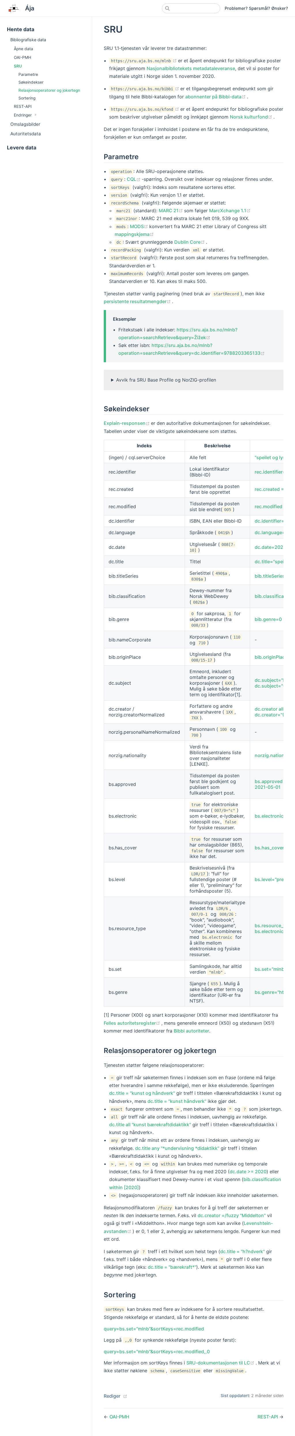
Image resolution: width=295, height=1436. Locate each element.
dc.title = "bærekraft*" (172, 1267)
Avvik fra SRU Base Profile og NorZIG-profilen (166, 380)
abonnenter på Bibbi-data (216, 97)
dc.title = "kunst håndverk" (177, 1101)
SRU (18, 66)
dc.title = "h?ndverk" (242, 1251)
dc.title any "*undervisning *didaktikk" (177, 1148)
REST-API (23, 106)
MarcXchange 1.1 (230, 210)
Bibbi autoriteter (191, 1031)
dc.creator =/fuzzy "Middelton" (232, 1215)
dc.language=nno (274, 532)
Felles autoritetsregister (132, 1023)
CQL (134, 179)
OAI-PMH (22, 57)
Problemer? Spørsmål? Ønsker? (256, 8)
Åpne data (23, 48)
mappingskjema (134, 234)
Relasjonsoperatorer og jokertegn (49, 90)
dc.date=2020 (270, 547)
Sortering (26, 98)
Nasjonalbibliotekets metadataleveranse (191, 68)
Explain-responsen (127, 423)
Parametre (28, 74)
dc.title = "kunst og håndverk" (142, 1093)
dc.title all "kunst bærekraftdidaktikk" (150, 1124)
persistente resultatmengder (138, 301)
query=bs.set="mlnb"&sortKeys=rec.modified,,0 (157, 1351)
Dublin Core (190, 242)
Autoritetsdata (25, 133)
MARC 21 (171, 210)
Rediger (112, 1396)
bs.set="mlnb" (270, 969)
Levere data (21, 147)
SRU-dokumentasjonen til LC (221, 1363)
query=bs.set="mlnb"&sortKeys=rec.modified (154, 1329)
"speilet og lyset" (273, 457)
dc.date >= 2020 (248, 1171)
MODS (139, 226)
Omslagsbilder (25, 124)
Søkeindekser (31, 82)
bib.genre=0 (268, 619)
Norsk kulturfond (251, 117)
